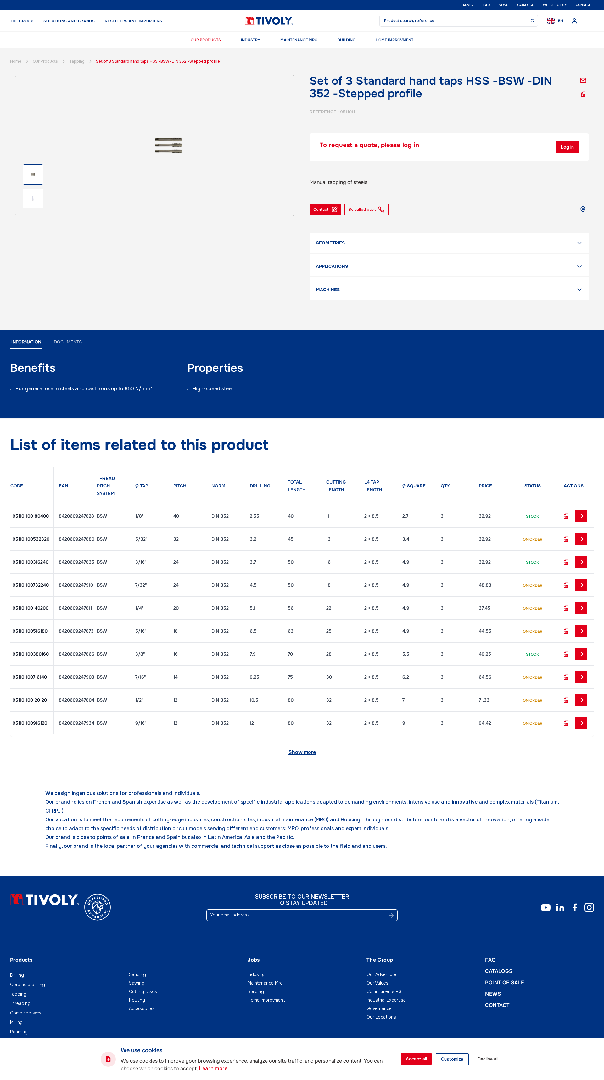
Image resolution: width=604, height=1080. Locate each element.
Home (15, 61)
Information (26, 342)
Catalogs (525, 5)
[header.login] (574, 21)
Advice (468, 5)
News (503, 5)
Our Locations (381, 1017)
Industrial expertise (386, 1000)
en (560, 20)
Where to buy (555, 5)
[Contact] (583, 80)
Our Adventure (381, 974)
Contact (583, 5)
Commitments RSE (385, 991)
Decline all (488, 1059)
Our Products (45, 61)
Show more (302, 752)
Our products (206, 40)
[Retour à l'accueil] (269, 21)
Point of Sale (504, 982)
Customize (452, 1059)
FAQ (486, 5)
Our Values (377, 983)
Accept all (416, 1059)
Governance (379, 1008)
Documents (68, 342)
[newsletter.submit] (391, 915)
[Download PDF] (583, 94)
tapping (77, 61)
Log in (567, 147)
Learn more (213, 1068)
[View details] (581, 516)
